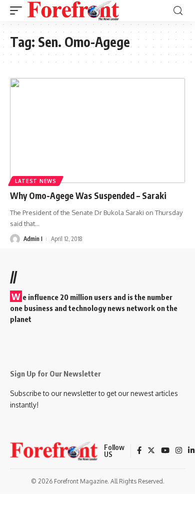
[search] (178, 10)
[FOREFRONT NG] (73, 10)
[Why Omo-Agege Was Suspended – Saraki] (97, 130)
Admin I (33, 238)
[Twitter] (151, 451)
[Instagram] (179, 451)
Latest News (35, 181)
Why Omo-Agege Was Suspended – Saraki (88, 195)
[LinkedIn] (191, 451)
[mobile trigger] (18, 10)
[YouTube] (165, 451)
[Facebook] (139, 451)
